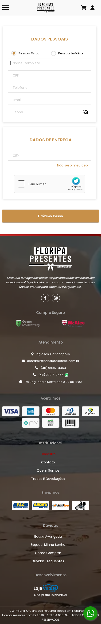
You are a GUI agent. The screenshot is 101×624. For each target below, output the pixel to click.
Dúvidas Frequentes (48, 561)
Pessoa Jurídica (70, 53)
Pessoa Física (29, 53)
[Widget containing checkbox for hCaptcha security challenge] (49, 184)
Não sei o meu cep (72, 165)
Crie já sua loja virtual (50, 595)
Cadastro (48, 454)
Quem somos (48, 470)
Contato (48, 462)
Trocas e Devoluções (48, 478)
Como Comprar (48, 553)
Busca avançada (48, 536)
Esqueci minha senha (48, 544)
